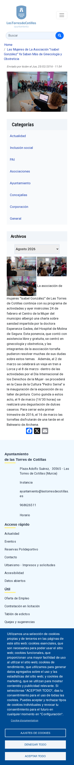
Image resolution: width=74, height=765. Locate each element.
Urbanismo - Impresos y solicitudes (30, 565)
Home (8, 45)
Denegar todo (35, 744)
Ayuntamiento (20, 183)
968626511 (28, 505)
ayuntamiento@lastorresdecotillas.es (44, 493)
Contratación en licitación (22, 606)
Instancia (26, 482)
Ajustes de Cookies (35, 733)
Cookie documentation (24, 720)
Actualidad (18, 136)
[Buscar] (59, 35)
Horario (25, 515)
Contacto (11, 557)
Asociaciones (20, 171)
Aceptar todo (35, 756)
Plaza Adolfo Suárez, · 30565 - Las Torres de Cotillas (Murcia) (44, 471)
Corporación (19, 207)
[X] (37, 430)
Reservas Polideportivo (21, 549)
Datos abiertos (15, 581)
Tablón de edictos (17, 614)
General (15, 218)
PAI (12, 159)
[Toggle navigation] (61, 15)
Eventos (10, 541)
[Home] (18, 15)
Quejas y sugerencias (20, 622)
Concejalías (18, 195)
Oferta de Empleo (17, 598)
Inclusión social (21, 148)
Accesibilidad (14, 573)
